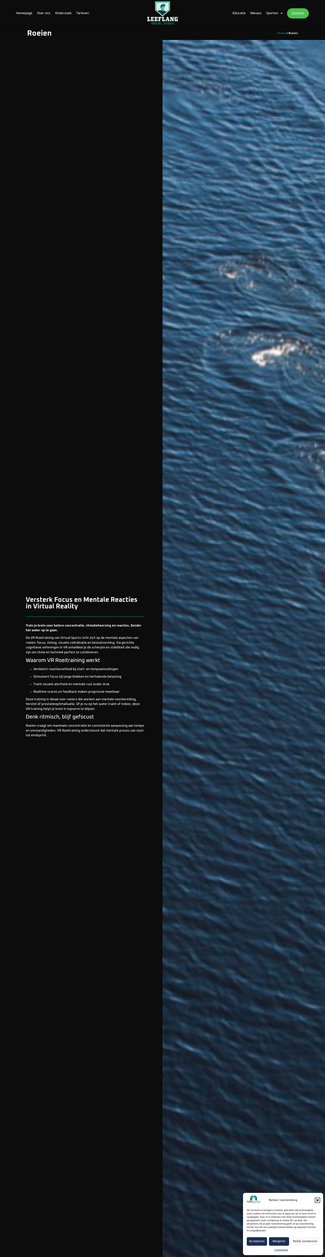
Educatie (239, 13)
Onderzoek (63, 13)
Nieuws (255, 13)
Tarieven (82, 13)
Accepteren (257, 1241)
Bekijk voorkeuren (305, 1241)
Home (281, 33)
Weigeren (279, 1241)
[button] (317, 1200)
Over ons (43, 13)
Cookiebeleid (281, 1250)
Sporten (272, 13)
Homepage (24, 13)
